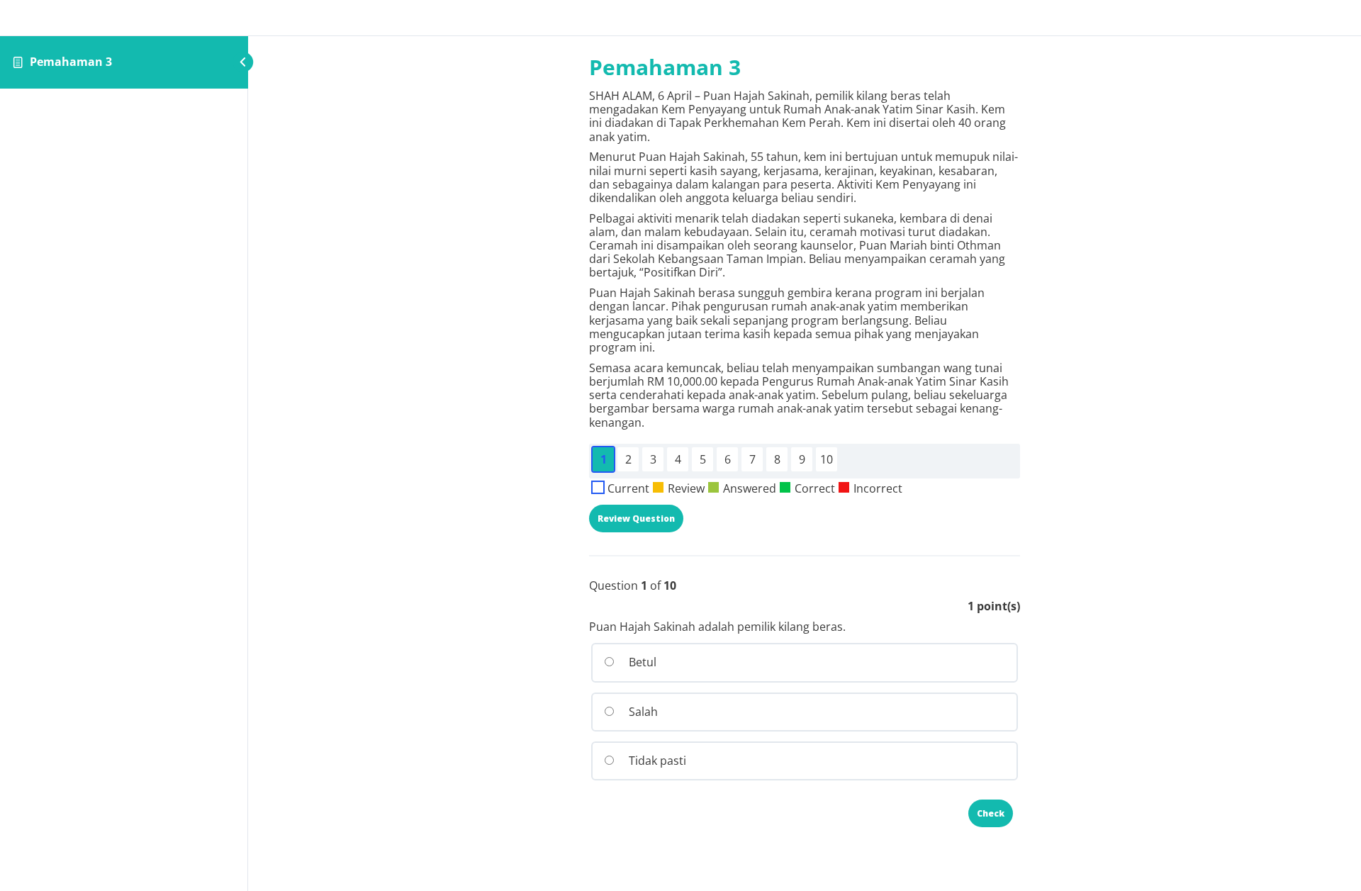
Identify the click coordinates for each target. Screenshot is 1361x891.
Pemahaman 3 (71, 61)
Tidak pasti (656, 760)
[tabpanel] (804, 259)
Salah (642, 711)
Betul (641, 662)
